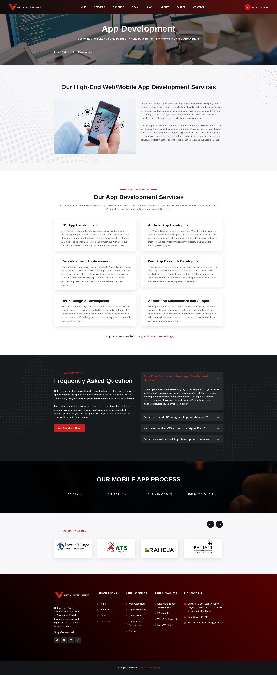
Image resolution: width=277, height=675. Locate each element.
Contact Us (105, 621)
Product (118, 7)
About (164, 7)
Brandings (133, 631)
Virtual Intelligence (149, 667)
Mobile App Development (135, 623)
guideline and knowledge (157, 336)
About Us (105, 609)
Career (181, 7)
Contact (198, 7)
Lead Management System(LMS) (166, 605)
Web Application (137, 603)
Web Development (167, 619)
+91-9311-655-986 (260, 8)
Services (99, 7)
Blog (149, 7)
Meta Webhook (165, 625)
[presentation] (210, 524)
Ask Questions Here (69, 428)
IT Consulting (135, 615)
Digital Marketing (137, 609)
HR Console (163, 613)
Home (82, 7)
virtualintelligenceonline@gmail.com (206, 622)
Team (135, 7)
